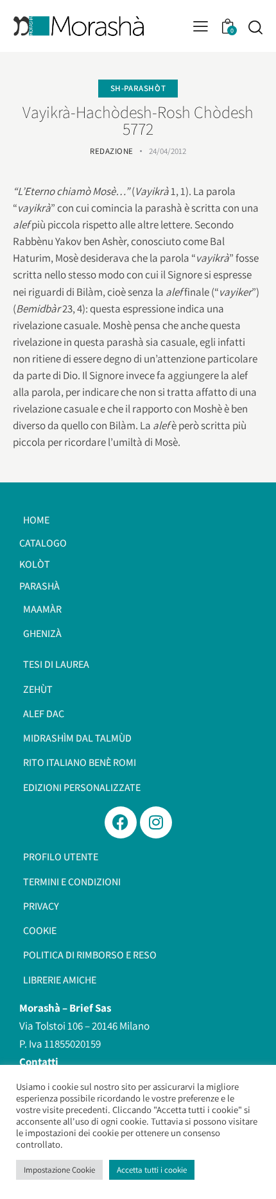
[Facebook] (121, 822)
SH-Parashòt (138, 88)
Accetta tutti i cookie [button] (152, 1169)
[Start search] (255, 27)
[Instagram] (156, 822)
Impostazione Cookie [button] (59, 1169)
